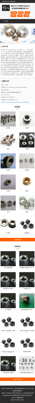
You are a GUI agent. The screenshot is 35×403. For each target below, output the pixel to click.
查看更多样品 (17, 239)
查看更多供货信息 (17, 379)
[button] (2, 33)
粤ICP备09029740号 (19, 399)
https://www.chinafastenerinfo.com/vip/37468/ (17, 102)
